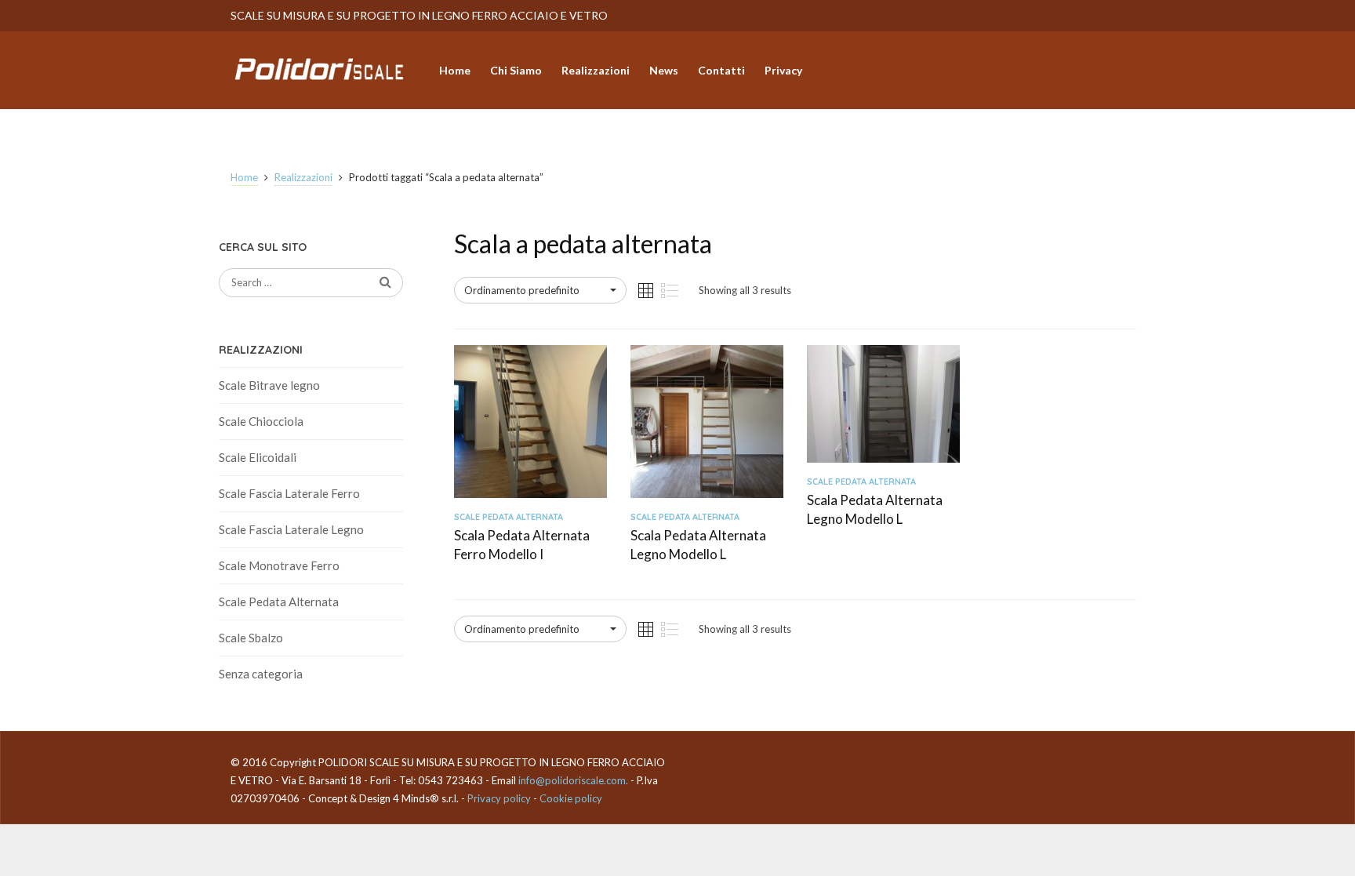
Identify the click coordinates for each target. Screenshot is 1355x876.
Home (454, 70)
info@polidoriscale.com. (573, 780)
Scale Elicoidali (257, 457)
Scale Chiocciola (261, 421)
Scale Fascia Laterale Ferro (289, 493)
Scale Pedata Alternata (279, 601)
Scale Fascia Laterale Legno (291, 529)
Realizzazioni (595, 70)
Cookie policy (570, 798)
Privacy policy (499, 798)
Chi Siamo (516, 70)
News (663, 70)
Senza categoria (261, 674)
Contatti (721, 70)
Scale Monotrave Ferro (279, 565)
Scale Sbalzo (251, 638)
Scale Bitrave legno (269, 385)
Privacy (783, 70)
